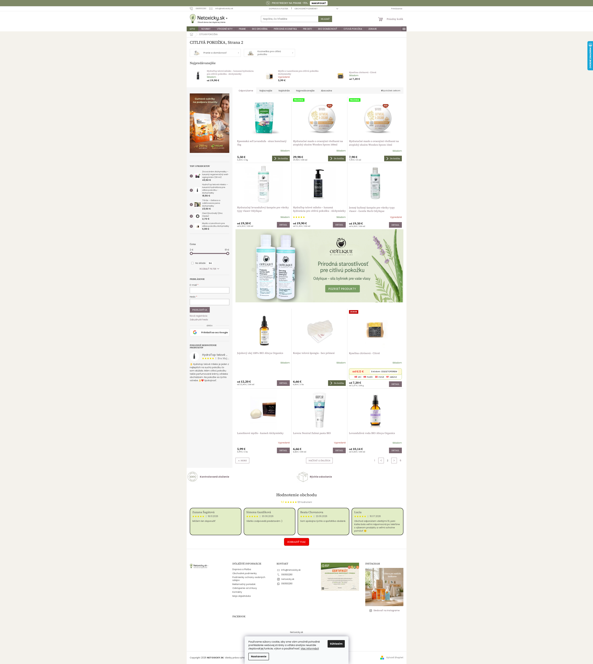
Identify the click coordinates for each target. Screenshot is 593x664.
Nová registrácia (198, 315)
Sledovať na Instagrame (386, 610)
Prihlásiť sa (199, 309)
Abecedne (326, 90)
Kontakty (237, 592)
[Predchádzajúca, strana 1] (381, 460)
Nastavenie (258, 656)
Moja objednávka (241, 596)
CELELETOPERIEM (384, 371)
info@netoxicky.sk (291, 569)
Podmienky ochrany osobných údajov (248, 579)
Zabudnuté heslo (199, 319)
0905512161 (286, 574)
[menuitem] (192, 28)
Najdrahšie (284, 90)
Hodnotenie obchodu (296, 495)
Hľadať (325, 18)
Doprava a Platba (278, 8)
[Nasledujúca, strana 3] (394, 460)
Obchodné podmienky (306, 8)
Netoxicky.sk (296, 632)
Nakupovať (319, 3)
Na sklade (203, 263)
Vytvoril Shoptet (394, 657)
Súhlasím (336, 644)
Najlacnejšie (266, 90)
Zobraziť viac (296, 542)
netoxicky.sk (287, 579)
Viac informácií (310, 648)
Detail (283, 224)
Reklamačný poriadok (243, 584)
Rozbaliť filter (208, 268)
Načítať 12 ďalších (319, 460)
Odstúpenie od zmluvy (244, 588)
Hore (244, 460)
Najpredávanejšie (305, 90)
